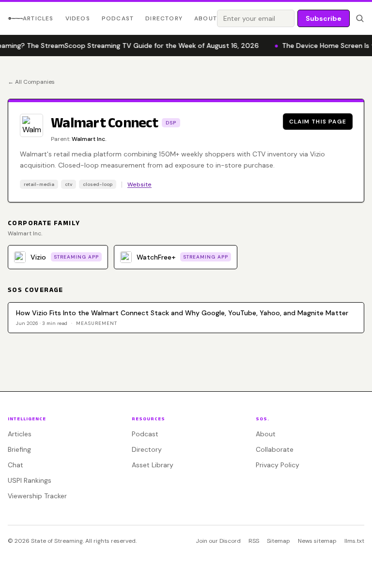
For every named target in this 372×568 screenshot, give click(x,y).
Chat (15, 465)
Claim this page (317, 121)
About (205, 18)
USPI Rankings (29, 480)
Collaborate (275, 449)
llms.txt (354, 541)
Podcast (118, 18)
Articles (38, 18)
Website (139, 184)
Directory (164, 18)
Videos (77, 18)
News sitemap (317, 541)
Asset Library (152, 465)
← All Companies (31, 82)
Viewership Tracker (37, 495)
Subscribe (323, 18)
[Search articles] (360, 18)
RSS (253, 541)
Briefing (19, 449)
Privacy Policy (277, 465)
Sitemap (278, 541)
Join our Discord (218, 541)
